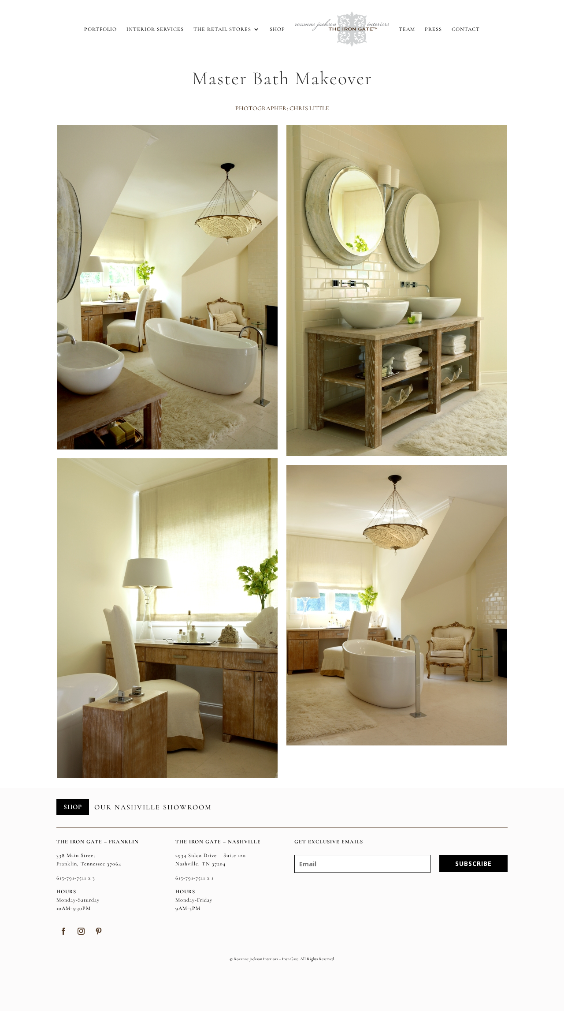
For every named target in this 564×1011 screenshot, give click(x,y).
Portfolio (100, 29)
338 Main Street (76, 855)
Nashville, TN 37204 (200, 864)
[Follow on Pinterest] (99, 931)
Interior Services (155, 29)
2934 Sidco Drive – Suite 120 (210, 855)
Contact (466, 29)
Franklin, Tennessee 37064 (88, 864)
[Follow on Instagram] (81, 931)
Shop (277, 29)
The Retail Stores (222, 29)
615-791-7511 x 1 (194, 878)
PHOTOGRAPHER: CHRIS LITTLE (282, 108)
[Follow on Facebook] (63, 931)
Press (433, 29)
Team (407, 29)
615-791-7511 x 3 (75, 878)
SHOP (72, 807)
